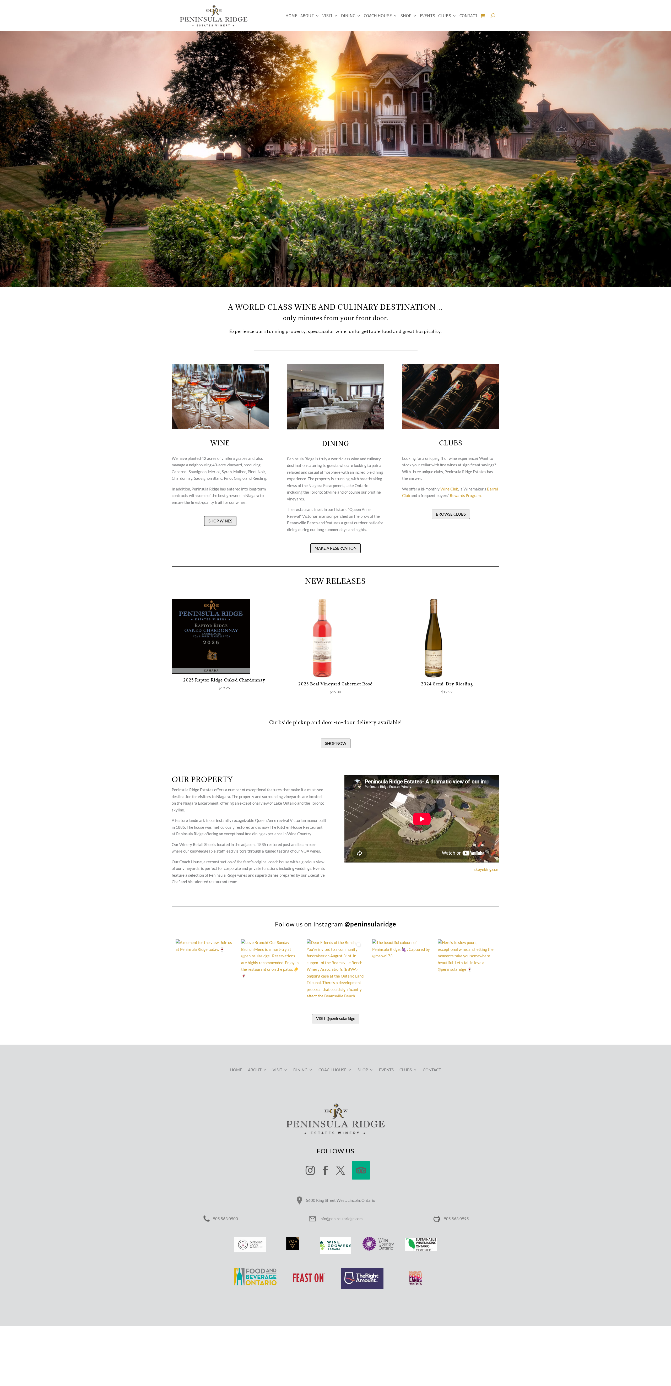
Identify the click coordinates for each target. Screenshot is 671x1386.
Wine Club (449, 489)
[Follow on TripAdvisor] (361, 1170)
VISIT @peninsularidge (335, 1018)
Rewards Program (465, 495)
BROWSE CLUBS (451, 514)
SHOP (406, 16)
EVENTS (427, 16)
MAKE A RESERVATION (335, 548)
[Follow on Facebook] (325, 1170)
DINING (348, 16)
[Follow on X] (340, 1170)
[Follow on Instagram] (310, 1170)
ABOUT (307, 16)
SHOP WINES (220, 521)
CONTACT (468, 16)
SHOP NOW (335, 743)
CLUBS (444, 16)
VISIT (327, 16)
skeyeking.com (486, 869)
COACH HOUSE (378, 16)
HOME (291, 16)
